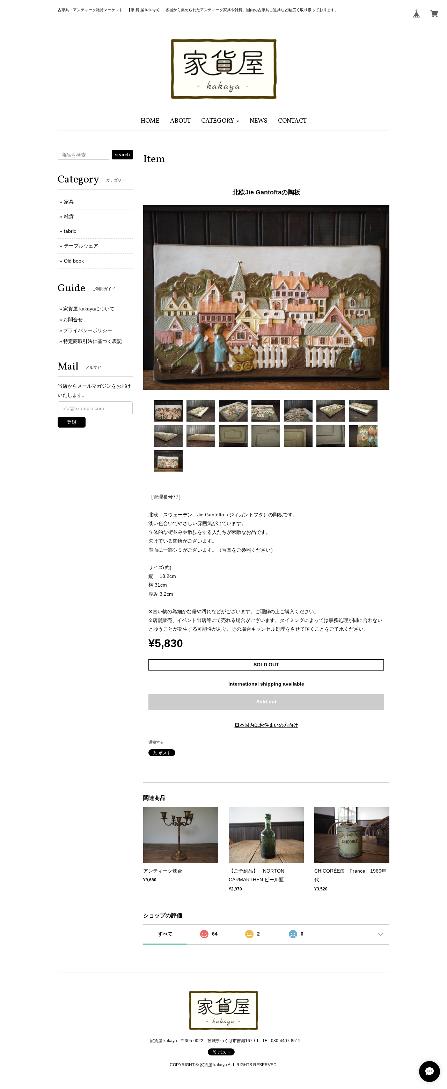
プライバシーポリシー (87, 330)
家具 (69, 202)
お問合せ (73, 319)
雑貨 (69, 216)
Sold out (266, 701)
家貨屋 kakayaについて (89, 308)
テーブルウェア (81, 246)
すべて (165, 934)
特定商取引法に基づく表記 (92, 341)
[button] (220, 121)
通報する (156, 742)
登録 (71, 422)
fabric (70, 231)
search (122, 154)
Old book (74, 261)
